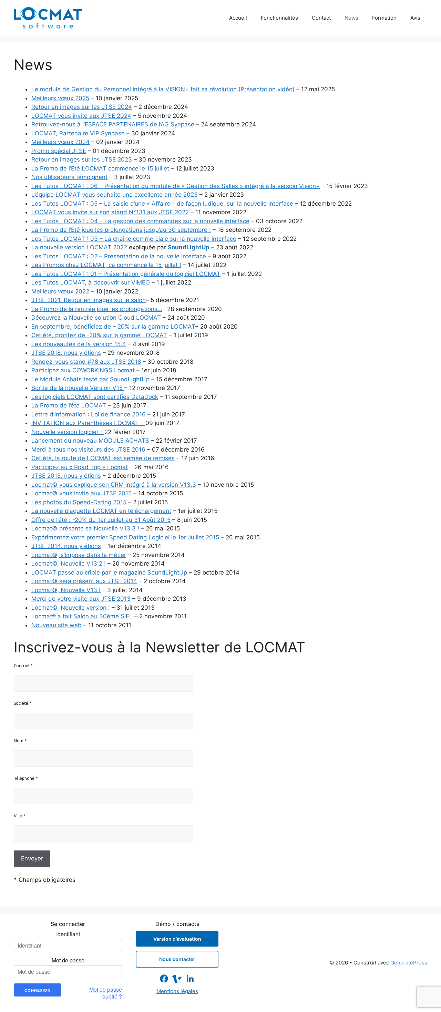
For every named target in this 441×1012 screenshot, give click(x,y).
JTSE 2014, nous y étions (66, 546)
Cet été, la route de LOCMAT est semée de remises (103, 458)
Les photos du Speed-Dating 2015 (78, 502)
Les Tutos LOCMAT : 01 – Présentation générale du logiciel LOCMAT (125, 273)
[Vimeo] (177, 978)
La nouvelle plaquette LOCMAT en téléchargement (101, 510)
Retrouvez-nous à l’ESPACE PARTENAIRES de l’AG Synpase (112, 124)
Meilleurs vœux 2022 (60, 291)
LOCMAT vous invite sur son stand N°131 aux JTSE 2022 (110, 212)
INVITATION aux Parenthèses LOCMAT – (88, 423)
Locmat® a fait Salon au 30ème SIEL (82, 616)
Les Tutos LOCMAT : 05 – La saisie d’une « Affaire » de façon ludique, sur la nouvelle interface (162, 203)
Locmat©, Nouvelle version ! (70, 607)
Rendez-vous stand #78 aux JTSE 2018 (86, 361)
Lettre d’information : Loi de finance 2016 (88, 414)
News (351, 17)
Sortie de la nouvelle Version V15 (77, 387)
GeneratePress (408, 962)
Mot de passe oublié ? (105, 993)
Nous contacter (177, 959)
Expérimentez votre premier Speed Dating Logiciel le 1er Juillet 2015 (126, 537)
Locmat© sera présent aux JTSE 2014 (84, 581)
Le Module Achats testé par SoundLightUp (90, 379)
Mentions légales (177, 991)
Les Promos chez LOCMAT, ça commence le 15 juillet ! (106, 264)
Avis (415, 17)
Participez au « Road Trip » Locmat (79, 467)
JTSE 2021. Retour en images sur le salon (88, 300)
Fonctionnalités (279, 17)
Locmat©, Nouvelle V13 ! (66, 590)
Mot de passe (68, 960)
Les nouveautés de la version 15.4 (78, 344)
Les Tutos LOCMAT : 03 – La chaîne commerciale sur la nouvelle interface (133, 238)
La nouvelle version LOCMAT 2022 (79, 247)
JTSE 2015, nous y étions (66, 475)
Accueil (238, 17)
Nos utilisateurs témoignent (69, 177)
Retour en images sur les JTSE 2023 (81, 159)
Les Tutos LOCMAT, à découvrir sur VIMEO (90, 282)
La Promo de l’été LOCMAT (68, 405)
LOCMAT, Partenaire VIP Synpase (78, 133)
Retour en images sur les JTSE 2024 (81, 106)
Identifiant (68, 934)
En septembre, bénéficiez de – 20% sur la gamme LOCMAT (113, 326)
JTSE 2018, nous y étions (66, 352)
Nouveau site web (56, 625)
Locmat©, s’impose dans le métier (78, 554)
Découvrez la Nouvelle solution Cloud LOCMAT (97, 317)
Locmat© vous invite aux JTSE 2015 (81, 493)
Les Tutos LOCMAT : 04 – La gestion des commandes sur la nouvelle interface (140, 221)
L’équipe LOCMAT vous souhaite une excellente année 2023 (114, 194)
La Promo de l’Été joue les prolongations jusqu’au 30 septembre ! (121, 229)
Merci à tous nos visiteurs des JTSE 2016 (88, 449)
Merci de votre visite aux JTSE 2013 (81, 598)
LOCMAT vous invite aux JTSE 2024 (81, 115)
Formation (384, 17)
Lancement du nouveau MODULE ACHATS (91, 440)
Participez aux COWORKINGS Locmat (83, 370)
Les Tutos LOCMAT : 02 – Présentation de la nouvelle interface (118, 256)
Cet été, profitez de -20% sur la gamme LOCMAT (99, 335)
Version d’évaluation (177, 939)
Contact (321, 17)
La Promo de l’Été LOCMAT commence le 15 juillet (100, 168)
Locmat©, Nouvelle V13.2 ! (68, 563)
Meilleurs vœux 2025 (60, 98)
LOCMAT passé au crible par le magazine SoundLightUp (109, 572)
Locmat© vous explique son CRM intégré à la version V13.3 (113, 484)
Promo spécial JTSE (58, 150)
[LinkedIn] (190, 978)
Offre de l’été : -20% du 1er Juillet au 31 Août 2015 (101, 519)
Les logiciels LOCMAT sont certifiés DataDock (94, 396)
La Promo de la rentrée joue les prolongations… (96, 309)
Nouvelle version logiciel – (67, 431)
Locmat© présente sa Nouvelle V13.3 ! (85, 528)
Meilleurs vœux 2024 (60, 141)
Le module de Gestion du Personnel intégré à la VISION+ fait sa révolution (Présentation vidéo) (163, 89)
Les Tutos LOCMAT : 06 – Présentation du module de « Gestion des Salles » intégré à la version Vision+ (175, 186)
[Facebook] (164, 978)
